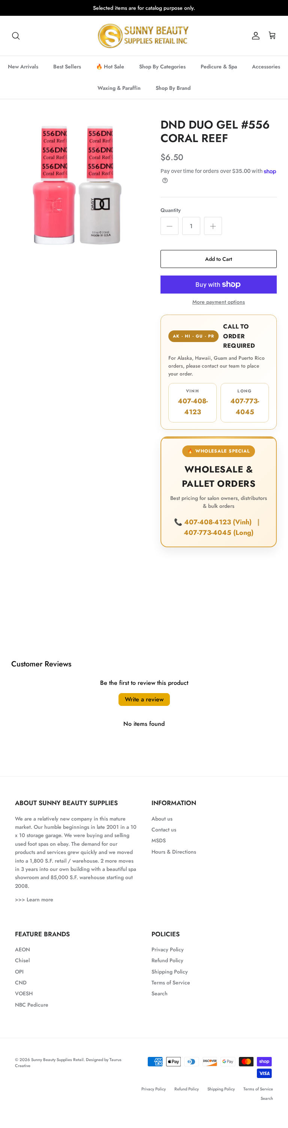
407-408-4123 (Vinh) (219, 528)
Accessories (266, 73)
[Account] (254, 42)
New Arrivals (23, 73)
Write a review (144, 705)
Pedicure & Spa (219, 73)
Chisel (22, 967)
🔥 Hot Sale (110, 73)
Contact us (164, 836)
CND (21, 989)
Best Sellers (67, 73)
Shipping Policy (170, 978)
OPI (19, 978)
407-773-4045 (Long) (219, 539)
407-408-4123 (193, 408)
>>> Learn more (34, 906)
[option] (77, 190)
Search (160, 1000)
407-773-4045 (244, 408)
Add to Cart (218, 265)
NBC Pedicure (31, 1011)
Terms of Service (171, 989)
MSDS (159, 847)
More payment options (218, 308)
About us (162, 824)
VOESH (24, 1000)
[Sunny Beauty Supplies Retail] (144, 42)
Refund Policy (167, 967)
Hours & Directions (174, 858)
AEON (22, 956)
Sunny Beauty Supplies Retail (57, 1066)
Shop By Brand (173, 94)
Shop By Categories (162, 73)
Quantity (170, 216)
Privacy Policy (168, 956)
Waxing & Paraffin (119, 94)
